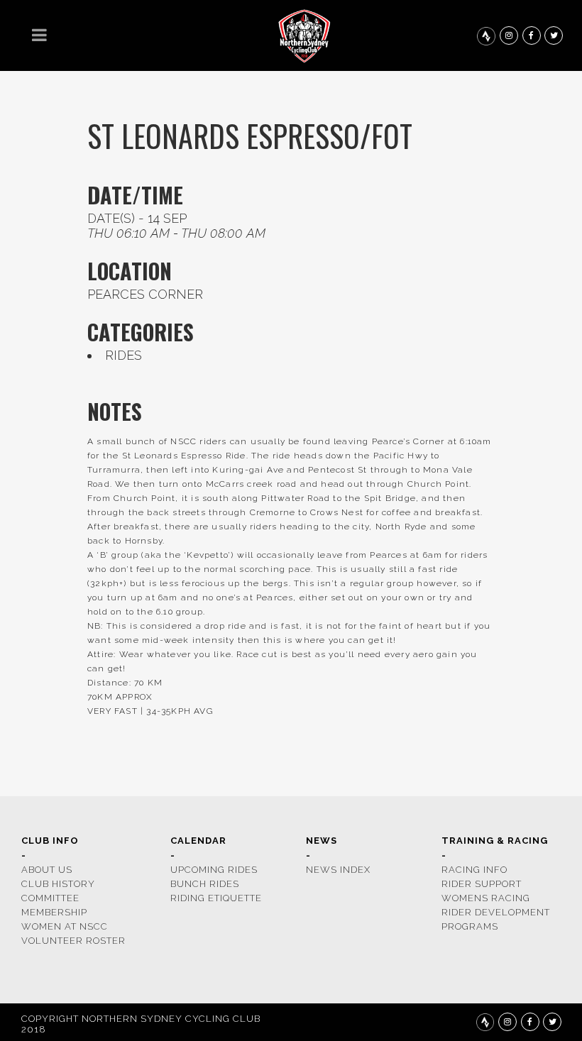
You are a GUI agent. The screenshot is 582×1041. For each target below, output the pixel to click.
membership (54, 912)
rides (123, 355)
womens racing (485, 898)
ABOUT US (46, 869)
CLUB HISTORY (58, 883)
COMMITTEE (50, 898)
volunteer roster (73, 940)
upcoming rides (214, 869)
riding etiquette (216, 898)
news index (338, 869)
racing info (474, 869)
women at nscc (64, 926)
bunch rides (204, 883)
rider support (481, 883)
